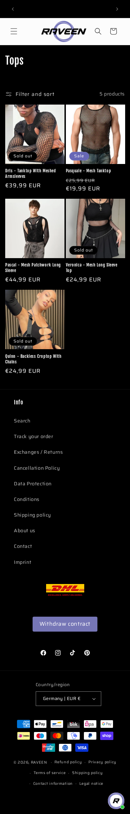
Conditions (27, 499)
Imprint (22, 562)
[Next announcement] (117, 9)
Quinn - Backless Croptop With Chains (33, 359)
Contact (23, 546)
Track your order (33, 436)
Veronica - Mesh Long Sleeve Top (92, 267)
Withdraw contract (65, 623)
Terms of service (50, 773)
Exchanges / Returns (38, 452)
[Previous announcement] (12, 9)
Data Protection (33, 483)
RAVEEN (39, 762)
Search (22, 421)
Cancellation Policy (37, 468)
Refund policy (68, 762)
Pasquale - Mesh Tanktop (88, 170)
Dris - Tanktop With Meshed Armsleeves (30, 173)
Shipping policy (32, 515)
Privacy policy (102, 762)
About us (24, 530)
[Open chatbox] (116, 800)
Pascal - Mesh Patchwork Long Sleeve (33, 267)
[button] (13, 31)
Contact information (53, 784)
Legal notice (91, 784)
